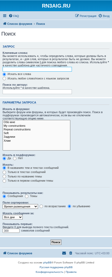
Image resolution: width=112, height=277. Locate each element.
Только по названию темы (24, 176)
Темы (33, 196)
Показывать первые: (18, 224)
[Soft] (36, 133)
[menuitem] (14, 16)
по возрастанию (55, 206)
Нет (20, 158)
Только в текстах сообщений (26, 172)
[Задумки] (36, 137)
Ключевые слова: (15, 52)
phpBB (47, 262)
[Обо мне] (36, 122)
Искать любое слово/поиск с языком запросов (38, 78)
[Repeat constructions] (36, 129)
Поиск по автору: (15, 84)
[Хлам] (36, 141)
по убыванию (81, 206)
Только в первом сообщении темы (30, 180)
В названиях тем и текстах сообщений (33, 167)
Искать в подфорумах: (19, 155)
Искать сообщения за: (18, 213)
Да (9, 158)
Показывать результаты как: (23, 192)
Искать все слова (19, 74)
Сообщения (15, 196)
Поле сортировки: (16, 202)
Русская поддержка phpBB (56, 267)
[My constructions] (36, 126)
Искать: (8, 164)
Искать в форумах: (16, 109)
